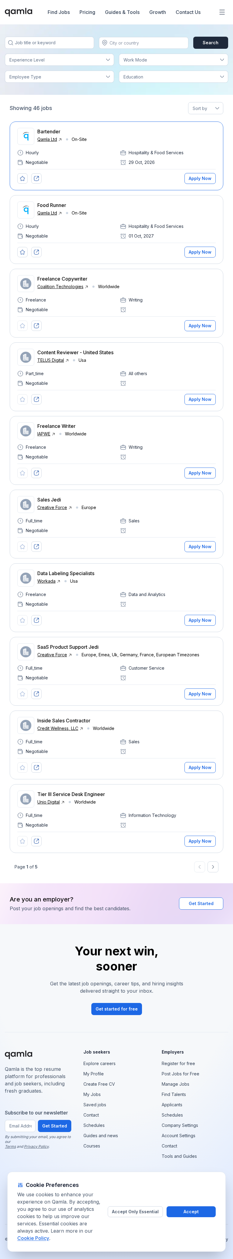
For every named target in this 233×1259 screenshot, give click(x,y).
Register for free (178, 1063)
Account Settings (178, 1135)
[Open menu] (222, 12)
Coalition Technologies (60, 286)
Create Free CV (99, 1084)
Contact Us (188, 12)
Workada (46, 581)
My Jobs (92, 1094)
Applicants (172, 1104)
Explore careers (99, 1063)
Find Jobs (59, 12)
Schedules (94, 1125)
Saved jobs (94, 1104)
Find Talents (174, 1094)
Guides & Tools (122, 12)
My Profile (93, 1073)
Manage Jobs (175, 1084)
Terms (10, 1146)
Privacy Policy (36, 1146)
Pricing (87, 12)
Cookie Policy (33, 1238)
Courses (91, 1145)
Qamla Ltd (47, 139)
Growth (157, 12)
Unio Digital (48, 801)
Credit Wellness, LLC (57, 728)
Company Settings (180, 1125)
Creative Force (52, 507)
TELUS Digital (50, 360)
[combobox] (110, 43)
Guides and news (100, 1135)
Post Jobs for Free (180, 1073)
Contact (91, 1114)
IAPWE (43, 433)
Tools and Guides (179, 1156)
